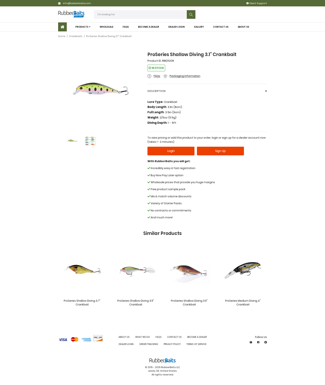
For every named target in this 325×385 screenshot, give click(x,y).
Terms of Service (196, 344)
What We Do (142, 337)
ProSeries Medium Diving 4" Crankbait (243, 302)
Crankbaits (75, 36)
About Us (124, 337)
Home (61, 36)
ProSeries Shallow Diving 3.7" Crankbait (82, 302)
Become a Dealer (197, 337)
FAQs (157, 76)
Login (171, 151)
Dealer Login (126, 344)
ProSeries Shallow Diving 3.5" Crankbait (135, 302)
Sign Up (220, 151)
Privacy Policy (172, 344)
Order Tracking (148, 344)
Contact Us (174, 337)
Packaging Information (185, 76)
